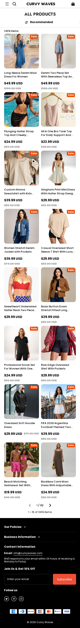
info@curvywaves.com (28, 553)
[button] (7, 4)
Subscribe (64, 579)
